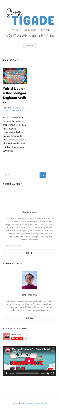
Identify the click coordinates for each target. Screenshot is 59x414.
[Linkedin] (31, 318)
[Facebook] (31, 253)
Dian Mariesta (18, 111)
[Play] (6, 373)
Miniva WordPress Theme (35, 403)
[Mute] (47, 373)
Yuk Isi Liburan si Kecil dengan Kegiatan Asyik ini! (14, 95)
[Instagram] (27, 253)
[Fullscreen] (52, 373)
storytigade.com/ (14, 246)
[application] (29, 361)
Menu (30, 45)
